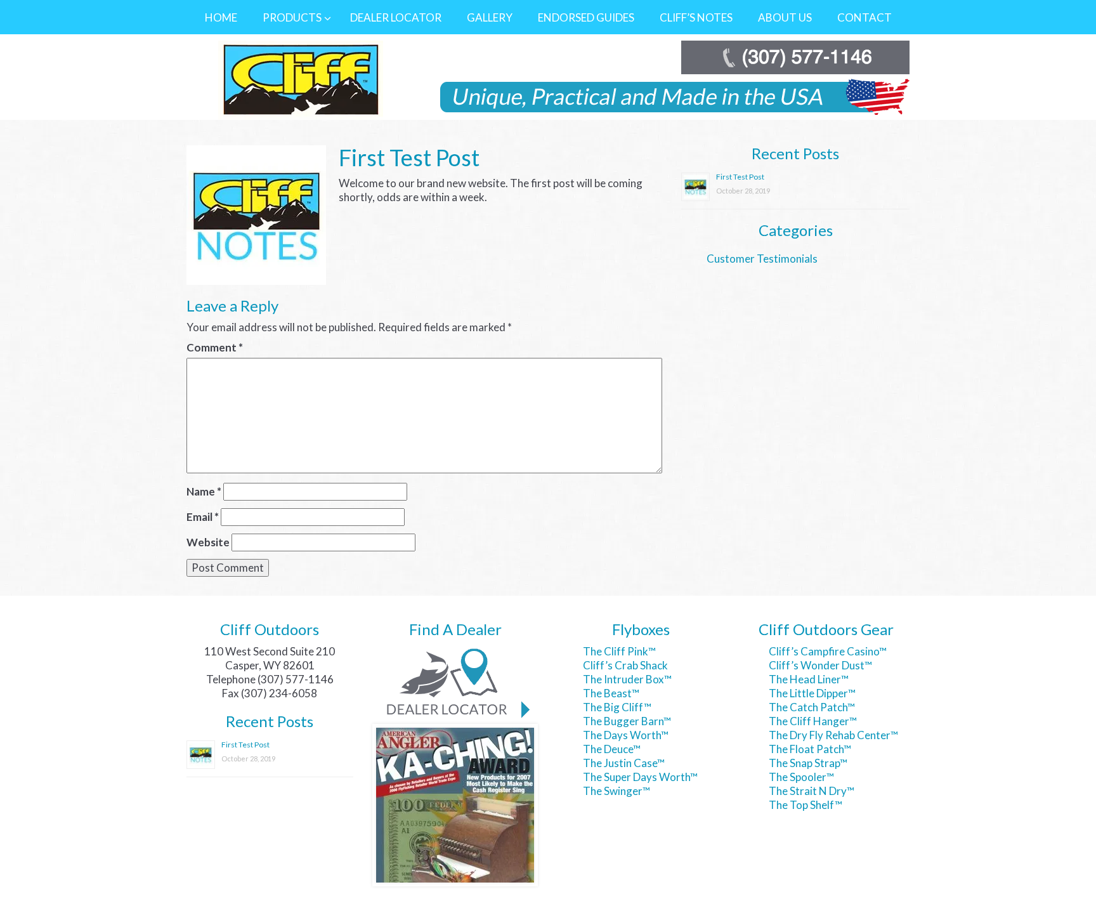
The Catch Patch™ (812, 707)
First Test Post (740, 176)
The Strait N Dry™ (811, 791)
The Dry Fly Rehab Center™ (833, 735)
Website (208, 542)
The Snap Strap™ (808, 763)
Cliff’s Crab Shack (625, 665)
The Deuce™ (612, 749)
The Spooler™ (801, 777)
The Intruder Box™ (627, 679)
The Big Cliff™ (617, 707)
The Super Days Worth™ (640, 777)
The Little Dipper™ (812, 693)
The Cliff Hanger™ (813, 721)
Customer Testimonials (762, 258)
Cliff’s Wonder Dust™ (820, 665)
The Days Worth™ (626, 735)
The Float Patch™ (810, 749)
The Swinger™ (616, 791)
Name (203, 491)
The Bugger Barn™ (627, 721)
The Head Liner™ (809, 679)
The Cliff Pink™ (619, 651)
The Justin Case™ (624, 763)
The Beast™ (611, 693)
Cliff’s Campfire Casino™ (828, 651)
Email (202, 516)
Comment (214, 347)
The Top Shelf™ (805, 804)
